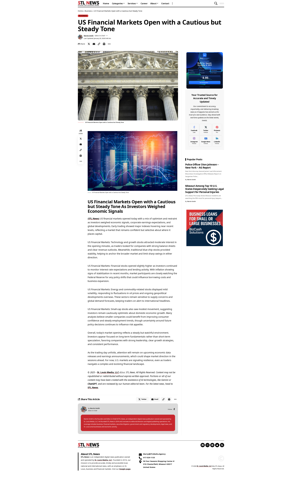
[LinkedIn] (217, 140)
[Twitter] (205, 129)
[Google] (222, 445)
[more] (172, 3)
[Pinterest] (217, 129)
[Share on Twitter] (88, 44)
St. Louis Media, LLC (108, 372)
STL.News (93, 218)
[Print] (104, 44)
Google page (124, 469)
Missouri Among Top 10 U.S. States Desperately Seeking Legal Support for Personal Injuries (204, 189)
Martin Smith (88, 36)
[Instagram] (194, 140)
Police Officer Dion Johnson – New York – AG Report (202, 166)
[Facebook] (174, 409)
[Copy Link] (99, 44)
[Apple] (217, 445)
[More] (109, 44)
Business (88, 11)
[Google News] (205, 140)
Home (80, 11)
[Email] (94, 44)
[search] (216, 3)
